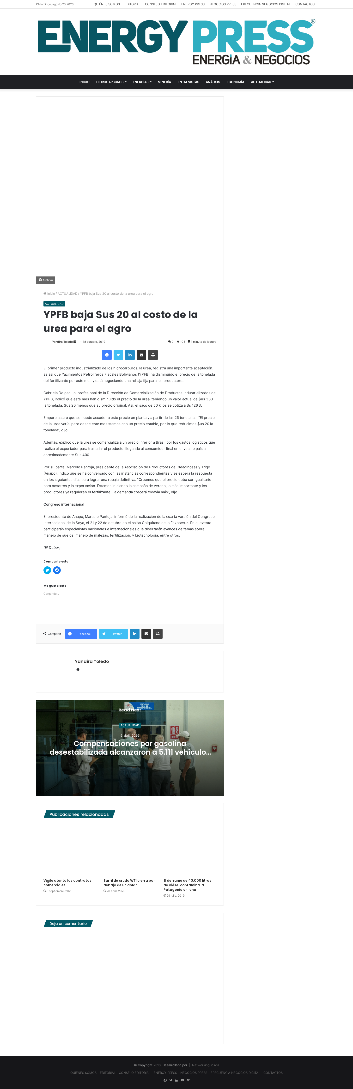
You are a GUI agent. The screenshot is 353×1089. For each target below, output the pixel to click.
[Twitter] (118, 355)
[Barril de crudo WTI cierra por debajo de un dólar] (129, 849)
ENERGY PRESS (193, 4)
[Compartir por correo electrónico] (141, 355)
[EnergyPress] (176, 41)
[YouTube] (182, 1080)
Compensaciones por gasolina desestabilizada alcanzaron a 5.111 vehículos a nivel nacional (130, 752)
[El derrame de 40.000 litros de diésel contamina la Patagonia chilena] (190, 849)
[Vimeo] (188, 1080)
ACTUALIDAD (261, 82)
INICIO (84, 82)
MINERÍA (164, 82)
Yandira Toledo (62, 341)
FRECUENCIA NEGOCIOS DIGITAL (266, 4)
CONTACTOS (305, 4)
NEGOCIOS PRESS (222, 4)
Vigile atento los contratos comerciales (67, 882)
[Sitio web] (78, 670)
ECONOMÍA (235, 82)
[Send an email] (74, 341)
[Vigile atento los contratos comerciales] (69, 849)
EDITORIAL (132, 4)
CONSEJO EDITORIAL (160, 4)
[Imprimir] (153, 355)
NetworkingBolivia (205, 1065)
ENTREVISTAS (188, 82)
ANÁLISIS (213, 82)
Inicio (50, 293)
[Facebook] (107, 355)
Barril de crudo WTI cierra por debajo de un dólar (129, 882)
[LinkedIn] (130, 355)
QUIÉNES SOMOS (107, 4)
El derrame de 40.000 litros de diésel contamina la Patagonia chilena (187, 885)
